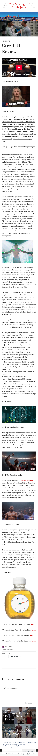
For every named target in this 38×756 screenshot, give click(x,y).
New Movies (6, 41)
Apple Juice (8, 647)
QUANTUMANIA (26, 480)
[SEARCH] (4, 5)
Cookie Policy (10, 747)
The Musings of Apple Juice (19, 6)
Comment (28, 703)
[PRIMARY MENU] (34, 5)
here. (33, 624)
